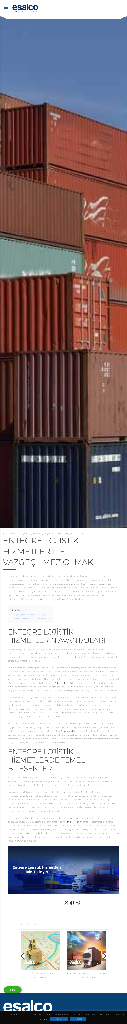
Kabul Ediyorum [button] (59, 1019)
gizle (24, 610)
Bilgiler (32, 533)
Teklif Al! (13, 989)
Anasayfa (7, 533)
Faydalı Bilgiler (20, 533)
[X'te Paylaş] (66, 904)
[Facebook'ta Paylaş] (72, 904)
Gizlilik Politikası (77, 1019)
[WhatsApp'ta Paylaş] (78, 904)
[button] (22, 956)
